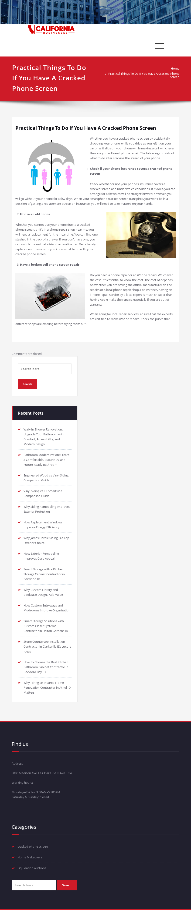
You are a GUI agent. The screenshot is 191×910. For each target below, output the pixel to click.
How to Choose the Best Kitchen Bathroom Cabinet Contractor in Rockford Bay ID (46, 667)
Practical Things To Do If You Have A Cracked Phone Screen (143, 75)
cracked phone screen (32, 846)
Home (175, 68)
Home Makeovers (29, 857)
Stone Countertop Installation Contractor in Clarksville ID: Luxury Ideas (47, 646)
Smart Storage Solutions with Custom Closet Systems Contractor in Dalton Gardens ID (46, 626)
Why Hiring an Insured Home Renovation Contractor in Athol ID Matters (47, 688)
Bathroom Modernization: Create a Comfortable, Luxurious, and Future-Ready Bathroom (46, 460)
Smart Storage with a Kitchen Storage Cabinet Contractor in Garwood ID (44, 574)
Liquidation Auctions (31, 868)
